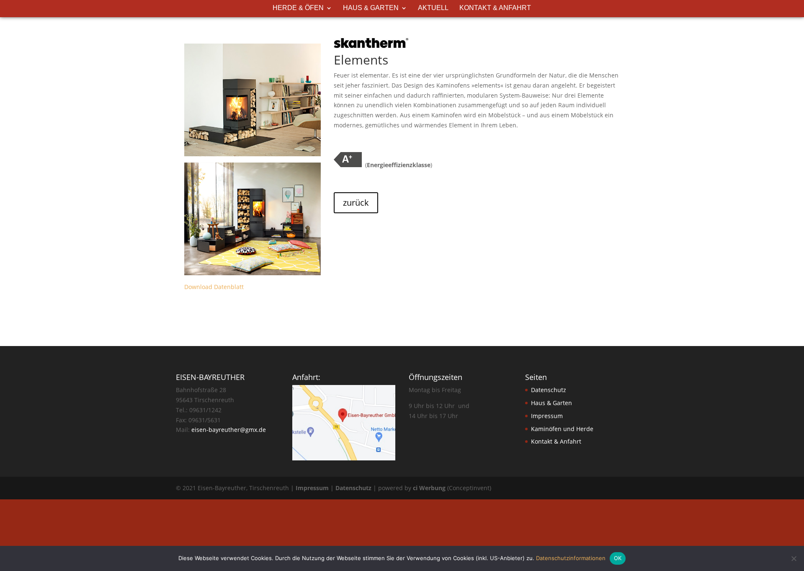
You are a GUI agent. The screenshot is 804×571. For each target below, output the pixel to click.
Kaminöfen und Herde (562, 429)
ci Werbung (429, 488)
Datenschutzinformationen (571, 558)
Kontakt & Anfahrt (495, 8)
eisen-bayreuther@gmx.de (228, 430)
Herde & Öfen (298, 8)
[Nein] (793, 558)
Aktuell (433, 8)
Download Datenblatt (214, 287)
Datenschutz (548, 390)
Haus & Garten (371, 8)
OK (618, 558)
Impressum (547, 416)
